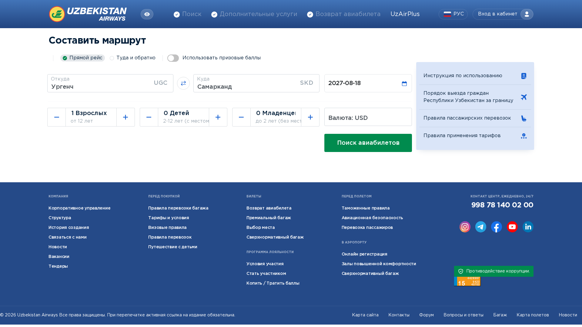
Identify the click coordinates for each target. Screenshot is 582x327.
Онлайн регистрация (364, 254)
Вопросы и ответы (463, 315)
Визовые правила (167, 228)
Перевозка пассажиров (367, 228)
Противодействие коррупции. (498, 271)
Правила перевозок (169, 237)
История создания (68, 228)
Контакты (399, 315)
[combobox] (110, 83)
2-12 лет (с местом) (187, 121)
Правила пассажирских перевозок (467, 118)
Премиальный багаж (268, 218)
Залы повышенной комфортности (379, 264)
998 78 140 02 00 (502, 205)
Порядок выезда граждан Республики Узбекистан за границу (468, 97)
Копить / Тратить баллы (272, 283)
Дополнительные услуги (258, 14)
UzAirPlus (405, 14)
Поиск (192, 14)
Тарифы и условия (168, 218)
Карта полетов (533, 315)
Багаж (500, 315)
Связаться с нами (67, 237)
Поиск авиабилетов (368, 143)
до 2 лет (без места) (281, 121)
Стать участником (266, 274)
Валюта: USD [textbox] (348, 118)
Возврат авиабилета (348, 14)
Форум (426, 315)
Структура (59, 218)
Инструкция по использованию (462, 76)
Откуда (60, 79)
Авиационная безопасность (372, 218)
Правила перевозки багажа (178, 208)
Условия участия (265, 264)
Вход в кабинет (497, 14)
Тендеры (58, 266)
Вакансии (58, 257)
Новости (57, 247)
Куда (203, 79)
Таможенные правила (366, 208)
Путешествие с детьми (172, 247)
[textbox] (110, 87)
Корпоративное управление (79, 208)
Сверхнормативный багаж (275, 237)
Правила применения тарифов (462, 136)
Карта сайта (365, 315)
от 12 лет (82, 121)
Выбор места (260, 228)
